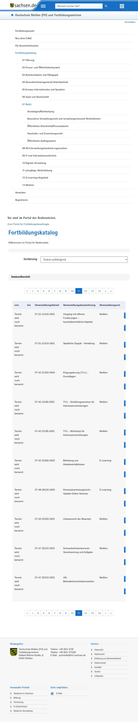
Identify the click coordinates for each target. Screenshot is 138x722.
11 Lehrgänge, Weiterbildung (37, 170)
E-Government (20, 706)
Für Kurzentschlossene (26, 45)
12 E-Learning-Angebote (35, 177)
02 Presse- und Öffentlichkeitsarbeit (41, 67)
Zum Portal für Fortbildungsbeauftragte (28, 224)
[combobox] (78, 6)
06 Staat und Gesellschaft (35, 96)
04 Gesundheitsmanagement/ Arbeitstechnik (45, 82)
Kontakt (97, 667)
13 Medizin (28, 185)
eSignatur (98, 676)
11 (79, 290)
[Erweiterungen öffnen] (122, 6)
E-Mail (59, 693)
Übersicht (98, 650)
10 (72, 290)
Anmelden (130, 22)
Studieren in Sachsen (23, 693)
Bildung (17, 698)
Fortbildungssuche (24, 30)
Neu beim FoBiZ (23, 38)
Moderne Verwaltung (23, 711)
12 (85, 290)
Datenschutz (100, 663)
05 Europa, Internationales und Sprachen (43, 89)
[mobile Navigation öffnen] (43, 6)
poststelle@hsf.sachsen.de (72, 655)
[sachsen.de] (23, 7)
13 (92, 290)
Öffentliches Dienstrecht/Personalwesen (47, 126)
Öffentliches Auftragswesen (41, 140)
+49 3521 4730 (66, 649)
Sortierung (30, 259)
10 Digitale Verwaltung (34, 163)
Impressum (99, 654)
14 (99, 290)
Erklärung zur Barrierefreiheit (107, 658)
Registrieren (21, 199)
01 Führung (28, 60)
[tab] (49, 644)
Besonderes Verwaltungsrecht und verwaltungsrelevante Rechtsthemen (64, 118)
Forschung (18, 702)
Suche (97, 671)
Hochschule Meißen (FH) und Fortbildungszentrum (48, 15)
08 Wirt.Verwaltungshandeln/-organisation (44, 148)
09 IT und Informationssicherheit (39, 155)
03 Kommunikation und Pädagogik (40, 74)
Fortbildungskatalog (25, 52)
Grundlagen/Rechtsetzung (40, 111)
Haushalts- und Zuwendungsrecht (45, 133)
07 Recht (26, 104)
